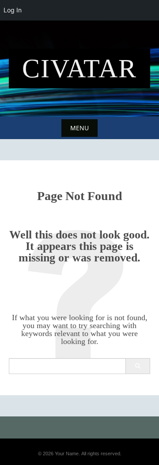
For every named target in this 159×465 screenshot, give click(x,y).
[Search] (137, 366)
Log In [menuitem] (13, 10)
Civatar (79, 68)
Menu (79, 128)
